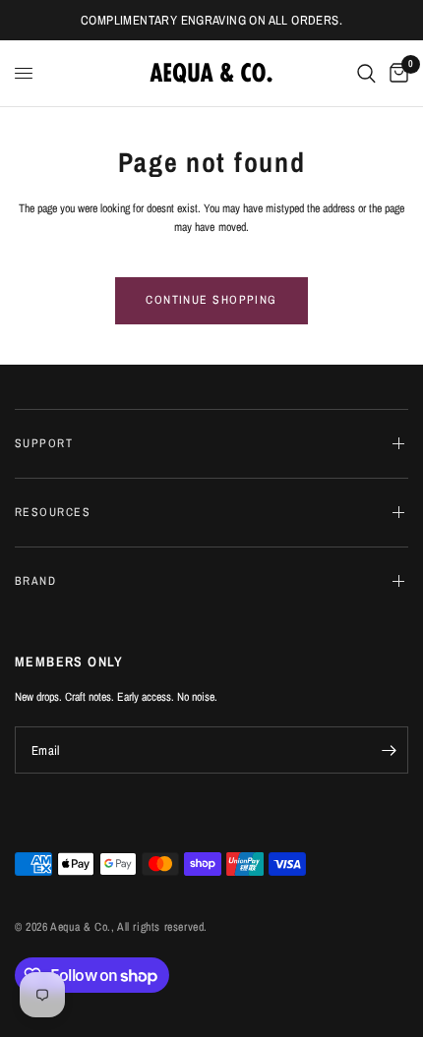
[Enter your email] (388, 750)
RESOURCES (53, 512)
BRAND (35, 581)
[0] (395, 73)
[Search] (366, 73)
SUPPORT (44, 443)
